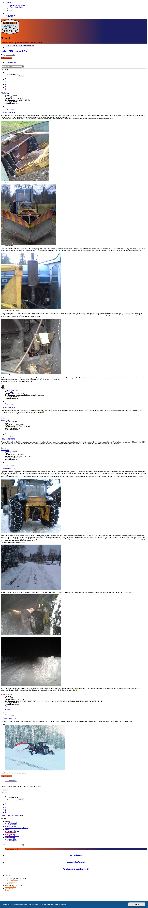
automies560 (10, 55)
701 (11, 97)
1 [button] (5, 79)
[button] (5, 72)
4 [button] (5, 82)
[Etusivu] (10, 34)
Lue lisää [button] (62, 904)
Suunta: (33, 786)
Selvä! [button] (137, 904)
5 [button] (5, 84)
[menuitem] (17, 5)
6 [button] (5, 86)
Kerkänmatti (5, 94)
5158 (11, 392)
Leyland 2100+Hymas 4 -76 (14, 51)
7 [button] (5, 87)
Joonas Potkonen (6, 695)
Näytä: (4, 786)
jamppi (3, 388)
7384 (11, 698)
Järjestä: (20, 786)
